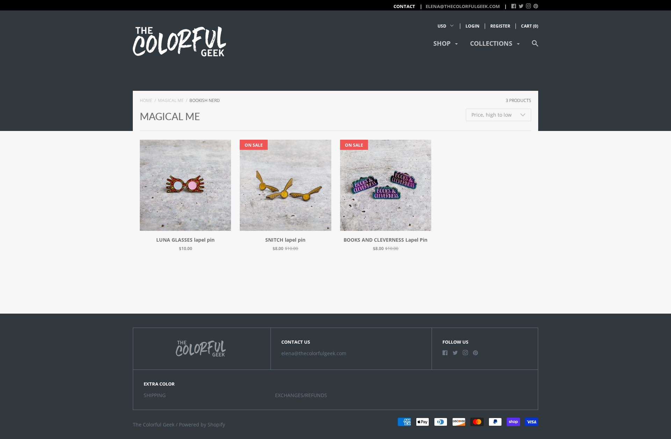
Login (472, 26)
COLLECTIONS (492, 43)
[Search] (535, 46)
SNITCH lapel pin (285, 239)
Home (146, 100)
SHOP (442, 43)
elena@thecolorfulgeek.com (463, 6)
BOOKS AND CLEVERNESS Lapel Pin (385, 239)
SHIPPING (155, 395)
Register (500, 26)
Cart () (529, 26)
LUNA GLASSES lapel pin (185, 239)
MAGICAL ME (171, 100)
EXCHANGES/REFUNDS (301, 395)
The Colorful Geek (153, 424)
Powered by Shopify (202, 424)
